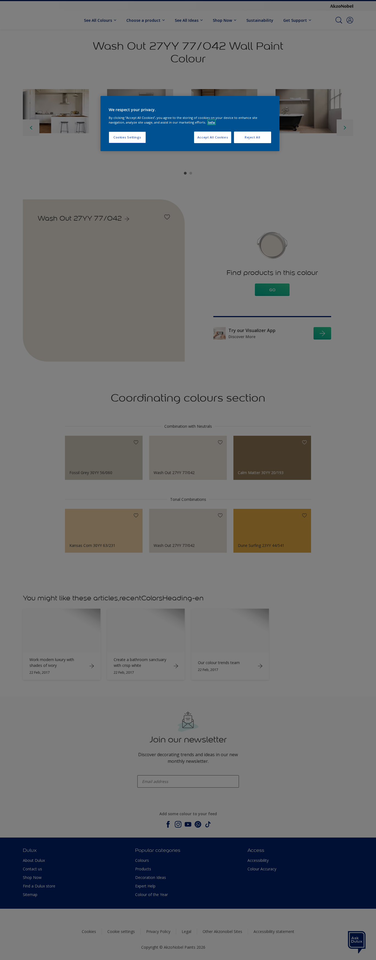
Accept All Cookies (212, 137)
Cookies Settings (127, 137)
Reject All (252, 137)
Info (211, 122)
